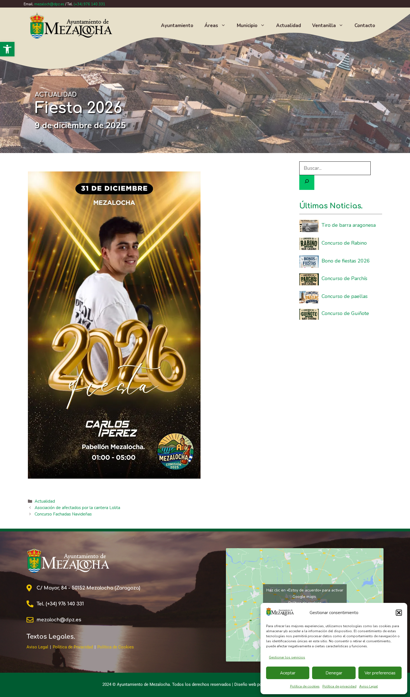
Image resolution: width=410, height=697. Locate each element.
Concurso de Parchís (344, 278)
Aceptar (287, 673)
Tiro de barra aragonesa (349, 225)
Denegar (333, 673)
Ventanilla (324, 25)
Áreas (211, 25)
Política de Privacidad (73, 647)
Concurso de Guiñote (345, 313)
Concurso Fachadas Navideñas (63, 514)
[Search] (306, 182)
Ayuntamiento (177, 25)
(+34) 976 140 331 (89, 4)
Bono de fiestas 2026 (346, 260)
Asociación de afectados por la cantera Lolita (77, 507)
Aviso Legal (368, 686)
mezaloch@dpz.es (49, 4)
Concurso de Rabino (344, 243)
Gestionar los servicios (287, 657)
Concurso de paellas (345, 296)
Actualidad (288, 25)
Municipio (247, 25)
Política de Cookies (115, 647)
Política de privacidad (339, 686)
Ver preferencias (380, 673)
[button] (7, 49)
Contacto (364, 25)
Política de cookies (305, 686)
